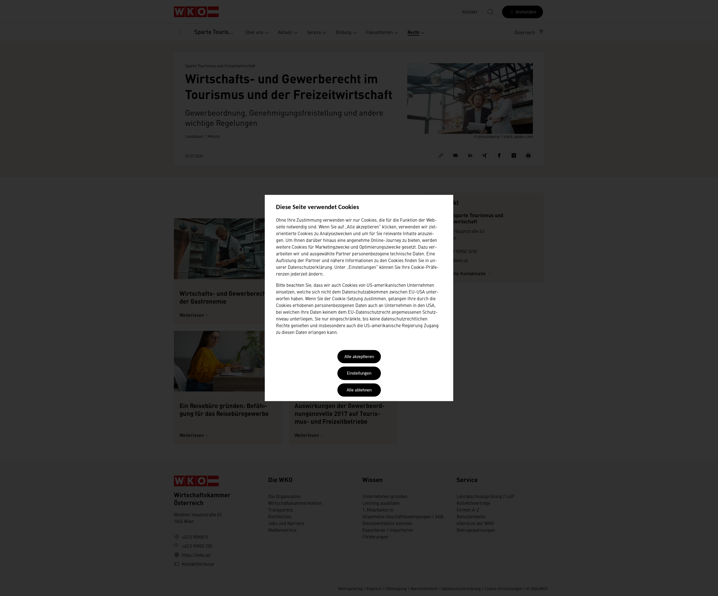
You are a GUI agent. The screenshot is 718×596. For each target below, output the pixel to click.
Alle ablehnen (359, 390)
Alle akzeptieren (359, 357)
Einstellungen (359, 374)
